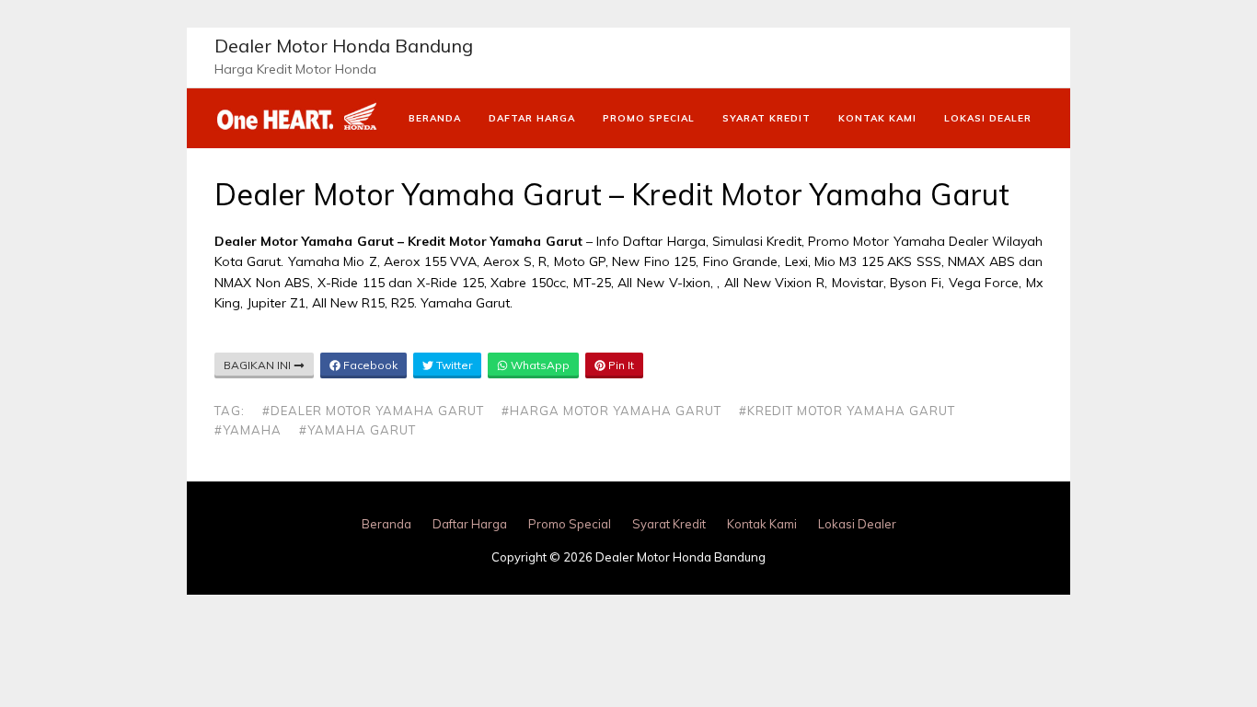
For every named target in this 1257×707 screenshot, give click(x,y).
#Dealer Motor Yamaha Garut (373, 410)
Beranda (435, 118)
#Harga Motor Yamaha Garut (611, 410)
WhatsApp (539, 365)
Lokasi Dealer (988, 118)
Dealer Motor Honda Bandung (343, 45)
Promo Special (649, 118)
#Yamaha (248, 430)
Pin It (619, 365)
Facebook (369, 365)
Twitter (452, 365)
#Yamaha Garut (357, 430)
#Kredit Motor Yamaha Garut (847, 410)
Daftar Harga (532, 118)
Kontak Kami (877, 118)
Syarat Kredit (766, 118)
